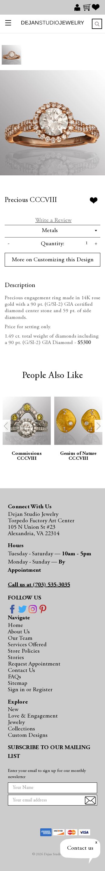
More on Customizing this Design (53, 260)
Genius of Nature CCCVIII (78, 456)
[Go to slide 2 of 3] (98, 426)
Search (97, 24)
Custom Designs (28, 735)
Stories (16, 658)
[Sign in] (78, 7)
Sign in (17, 690)
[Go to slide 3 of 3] (6, 426)
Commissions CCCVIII (27, 456)
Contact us (80, 848)
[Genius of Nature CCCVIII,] (78, 421)
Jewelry (16, 722)
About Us (19, 632)
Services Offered (27, 645)
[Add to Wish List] (93, 200)
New (13, 710)
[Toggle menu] (6, 24)
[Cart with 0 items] (87, 7)
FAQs (14, 677)
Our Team (20, 638)
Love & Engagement (33, 716)
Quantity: (52, 244)
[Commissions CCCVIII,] (27, 421)
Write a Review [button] (53, 220)
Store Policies (24, 651)
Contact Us (21, 670)
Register (42, 690)
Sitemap (17, 683)
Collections (21, 729)
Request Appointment (34, 664)
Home (15, 625)
